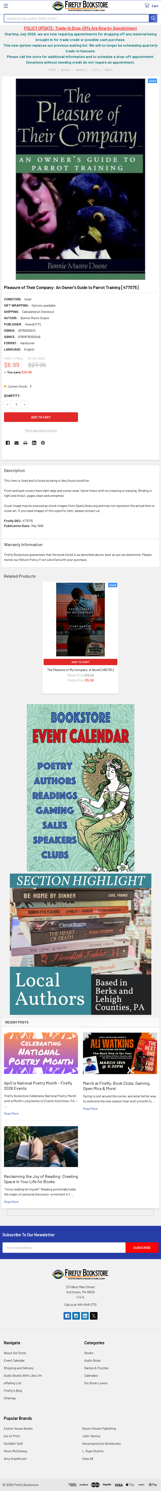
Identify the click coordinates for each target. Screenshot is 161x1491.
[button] (80, 787)
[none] (80, 179)
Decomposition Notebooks (101, 1443)
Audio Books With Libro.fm (23, 1375)
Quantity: (12, 395)
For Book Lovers (96, 1383)
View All (87, 1458)
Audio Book (92, 1360)
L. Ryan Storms (93, 1451)
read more (11, 1113)
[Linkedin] (34, 443)
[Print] (25, 443)
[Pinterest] (43, 443)
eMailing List (12, 1383)
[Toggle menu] (6, 6)
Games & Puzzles (96, 1368)
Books (88, 1353)
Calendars (91, 1375)
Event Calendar (14, 1360)
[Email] (16, 443)
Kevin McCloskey (15, 1451)
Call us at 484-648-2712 (80, 1304)
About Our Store (15, 1353)
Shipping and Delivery (19, 1368)
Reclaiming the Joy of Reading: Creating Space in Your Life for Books (41, 1179)
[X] (93, 1316)
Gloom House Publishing (99, 1428)
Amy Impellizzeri (15, 1458)
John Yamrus (91, 1436)
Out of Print (12, 1436)
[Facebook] (8, 443)
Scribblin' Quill (13, 1443)
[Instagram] (76, 1316)
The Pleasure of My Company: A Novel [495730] (80, 670)
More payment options (41, 430)
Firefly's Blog (13, 1390)
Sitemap (10, 1398)
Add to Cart (80, 662)
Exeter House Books (18, 1428)
